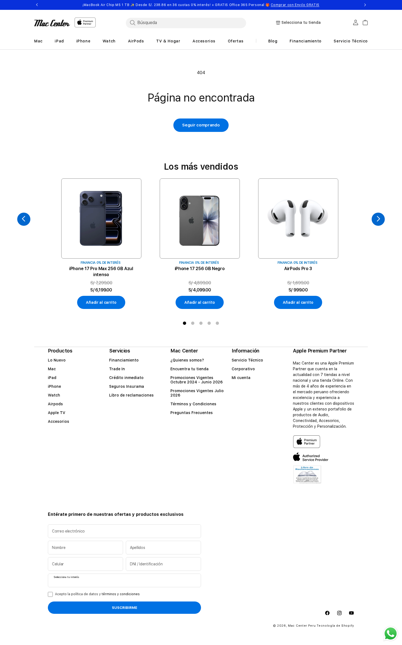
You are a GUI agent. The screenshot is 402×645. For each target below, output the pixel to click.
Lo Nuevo (57, 360)
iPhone (54, 386)
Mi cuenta (241, 377)
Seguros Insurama (126, 386)
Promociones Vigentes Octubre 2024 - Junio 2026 (196, 379)
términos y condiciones (121, 594)
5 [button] (217, 323)
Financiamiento (124, 360)
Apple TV (56, 412)
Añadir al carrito (101, 302)
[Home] (52, 23)
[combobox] (186, 23)
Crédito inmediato (126, 377)
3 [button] (201, 323)
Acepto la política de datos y (97, 594)
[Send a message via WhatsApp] (390, 633)
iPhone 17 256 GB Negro (200, 268)
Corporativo (243, 369)
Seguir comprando (201, 125)
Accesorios (58, 421)
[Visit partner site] (307, 478)
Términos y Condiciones (193, 404)
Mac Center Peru (302, 625)
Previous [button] (37, 5)
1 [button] (184, 323)
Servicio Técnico (247, 360)
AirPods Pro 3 (298, 268)
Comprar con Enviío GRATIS (295, 5)
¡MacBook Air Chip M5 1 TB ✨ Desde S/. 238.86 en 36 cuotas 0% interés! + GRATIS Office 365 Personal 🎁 (201, 5)
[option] (101, 244)
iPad (52, 377)
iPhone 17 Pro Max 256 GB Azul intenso (101, 271)
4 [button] (209, 323)
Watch (54, 395)
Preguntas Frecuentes (191, 412)
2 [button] (193, 323)
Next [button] (365, 5)
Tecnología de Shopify (335, 625)
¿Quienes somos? (187, 360)
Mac (52, 369)
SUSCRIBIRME (124, 608)
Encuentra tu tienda (189, 369)
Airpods (55, 404)
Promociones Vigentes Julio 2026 (197, 393)
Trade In (117, 369)
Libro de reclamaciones (131, 395)
